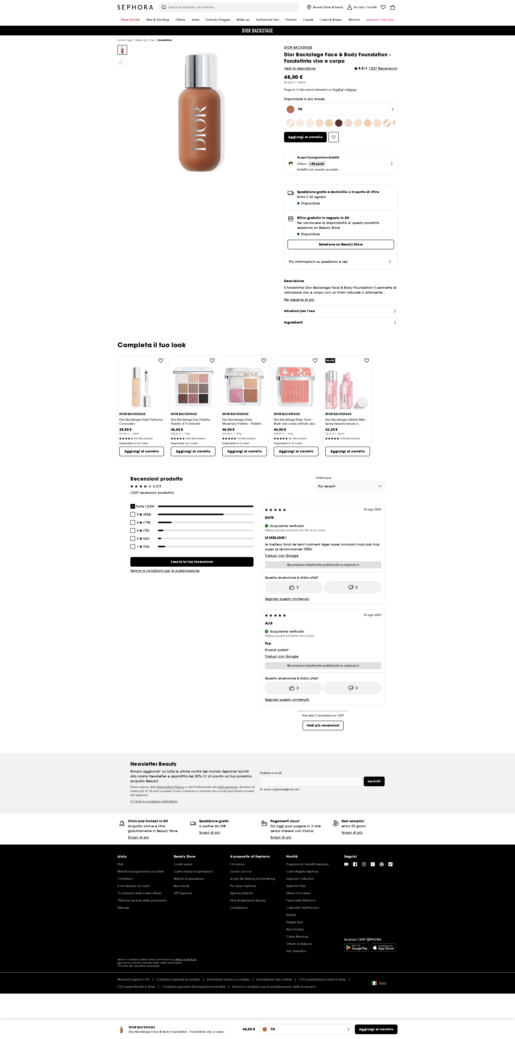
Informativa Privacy (170, 787)
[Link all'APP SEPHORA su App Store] (383, 947)
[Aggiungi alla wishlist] (161, 360)
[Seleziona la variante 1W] (377, 123)
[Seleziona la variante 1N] (368, 123)
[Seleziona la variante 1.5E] (329, 123)
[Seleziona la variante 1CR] (358, 123)
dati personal (227, 787)
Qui (119, 962)
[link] (191, 562)
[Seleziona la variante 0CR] (300, 123)
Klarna (351, 89)
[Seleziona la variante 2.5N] (387, 123)
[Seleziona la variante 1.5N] (319, 123)
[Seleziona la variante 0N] (310, 123)
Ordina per (324, 478)
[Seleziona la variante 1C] (348, 123)
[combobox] (350, 486)
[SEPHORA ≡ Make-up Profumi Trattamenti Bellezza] (135, 7)
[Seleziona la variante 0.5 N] (290, 123)
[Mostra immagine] (122, 50)
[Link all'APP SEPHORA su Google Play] (356, 947)
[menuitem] (324, 7)
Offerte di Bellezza (185, 959)
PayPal (338, 89)
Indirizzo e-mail (271, 773)
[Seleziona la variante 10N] (339, 123)
